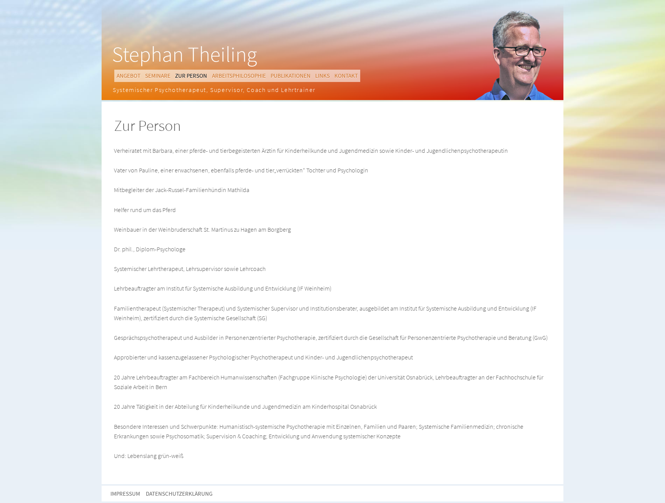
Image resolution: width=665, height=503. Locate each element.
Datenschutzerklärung (179, 493)
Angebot (128, 75)
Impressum (125, 493)
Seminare (157, 75)
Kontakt (346, 75)
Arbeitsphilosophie (239, 75)
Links (322, 75)
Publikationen (291, 75)
